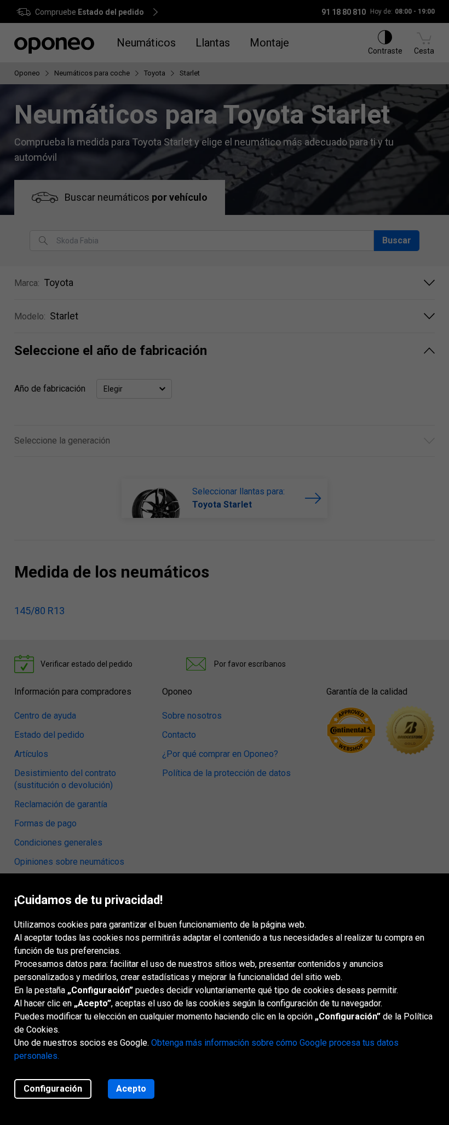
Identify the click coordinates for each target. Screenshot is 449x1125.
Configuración (53, 1088)
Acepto (131, 1088)
